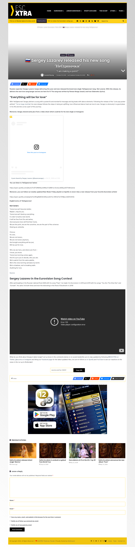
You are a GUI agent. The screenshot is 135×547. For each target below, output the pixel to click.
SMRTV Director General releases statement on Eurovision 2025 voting (70, 21)
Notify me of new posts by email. (21, 525)
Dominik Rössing (49, 75)
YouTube (100, 359)
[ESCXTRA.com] (21, 11)
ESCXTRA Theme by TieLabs (46, 541)
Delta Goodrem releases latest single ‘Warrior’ (21, 461)
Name (12, 500)
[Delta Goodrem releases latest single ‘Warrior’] (23, 450)
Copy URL (79, 370)
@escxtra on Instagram (23, 359)
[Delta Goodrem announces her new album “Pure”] (112, 450)
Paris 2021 (58, 27)
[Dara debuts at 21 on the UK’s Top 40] (82, 450)
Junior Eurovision (73, 11)
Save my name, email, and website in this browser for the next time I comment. (36, 517)
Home (49, 11)
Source (12, 273)
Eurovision (58, 11)
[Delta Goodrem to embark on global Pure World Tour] (52, 450)
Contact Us (121, 541)
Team (121, 11)
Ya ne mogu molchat (23, 104)
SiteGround (71, 541)
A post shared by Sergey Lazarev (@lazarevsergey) (27, 178)
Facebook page (47, 359)
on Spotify (90, 359)
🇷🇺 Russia (70, 55)
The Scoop (103, 11)
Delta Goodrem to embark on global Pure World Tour (52, 461)
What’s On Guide (90, 11)
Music (63, 55)
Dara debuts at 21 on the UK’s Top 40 (82, 460)
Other (112, 11)
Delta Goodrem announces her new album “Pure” (111, 461)
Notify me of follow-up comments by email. (25, 521)
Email (12, 509)
